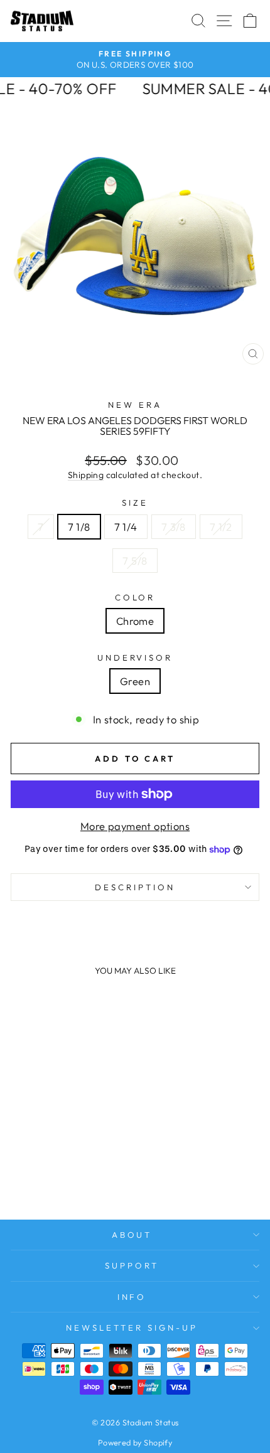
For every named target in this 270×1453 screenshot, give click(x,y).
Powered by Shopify (135, 1442)
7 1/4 (126, 526)
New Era (135, 405)
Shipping (86, 475)
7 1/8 (79, 526)
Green (135, 681)
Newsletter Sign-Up (132, 1328)
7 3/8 (173, 526)
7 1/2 (221, 526)
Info (132, 1297)
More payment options (135, 826)
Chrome (135, 620)
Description (135, 887)
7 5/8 (134, 560)
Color (135, 597)
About (132, 1235)
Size (135, 503)
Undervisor (135, 657)
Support (132, 1265)
